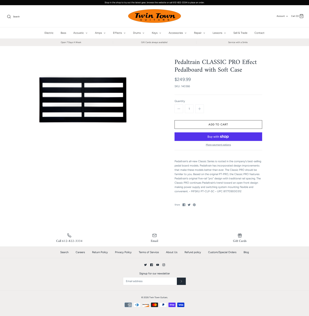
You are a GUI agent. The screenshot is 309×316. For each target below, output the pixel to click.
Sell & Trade (240, 32)
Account (281, 16)
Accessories (176, 32)
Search (64, 252)
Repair (198, 32)
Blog (246, 252)
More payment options (218, 144)
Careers (80, 252)
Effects (118, 32)
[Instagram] (163, 264)
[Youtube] (157, 264)
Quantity (180, 101)
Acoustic (79, 32)
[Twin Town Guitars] (154, 16)
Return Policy (100, 252)
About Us (171, 252)
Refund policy (193, 252)
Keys (155, 32)
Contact (259, 32)
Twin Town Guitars (158, 297)
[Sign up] (181, 281)
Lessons (218, 32)
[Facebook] (151, 264)
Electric (49, 32)
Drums (137, 32)
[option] (84, 95)
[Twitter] (145, 264)
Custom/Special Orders (222, 252)
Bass (63, 32)
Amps (99, 32)
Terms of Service (149, 252)
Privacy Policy (123, 252)
